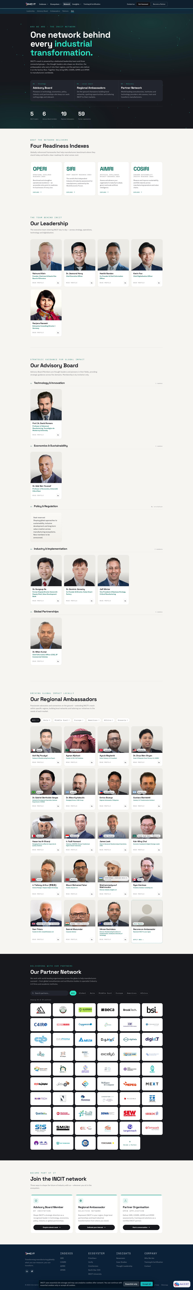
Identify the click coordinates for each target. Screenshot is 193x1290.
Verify (90, 1262)
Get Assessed (143, 4)
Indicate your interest (95, 1227)
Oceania (123, 720)
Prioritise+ (92, 1258)
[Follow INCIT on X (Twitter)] (32, 1271)
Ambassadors (55, 11)
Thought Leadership (124, 1266)
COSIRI (63, 1262)
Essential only (131, 1284)
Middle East (62, 720)
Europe (78, 720)
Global (82, 993)
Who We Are (149, 1258)
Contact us (131, 4)
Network (67, 4)
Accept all (146, 1284)
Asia (46, 720)
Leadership (31, 11)
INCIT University (95, 1274)
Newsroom (120, 1258)
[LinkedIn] (58, 283)
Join (72, 11)
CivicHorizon (93, 1266)
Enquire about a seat (50, 1227)
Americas (94, 720)
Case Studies (121, 1262)
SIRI (62, 1258)
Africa (108, 720)
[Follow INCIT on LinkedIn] (27, 1271)
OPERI (62, 1270)
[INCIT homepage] (30, 4)
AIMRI (62, 1266)
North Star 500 (94, 1270)
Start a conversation (140, 1227)
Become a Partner (159, 4)
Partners (65, 11)
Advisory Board (42, 11)
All (35, 720)
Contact (147, 1266)
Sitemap (164, 1285)
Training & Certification (92, 4)
